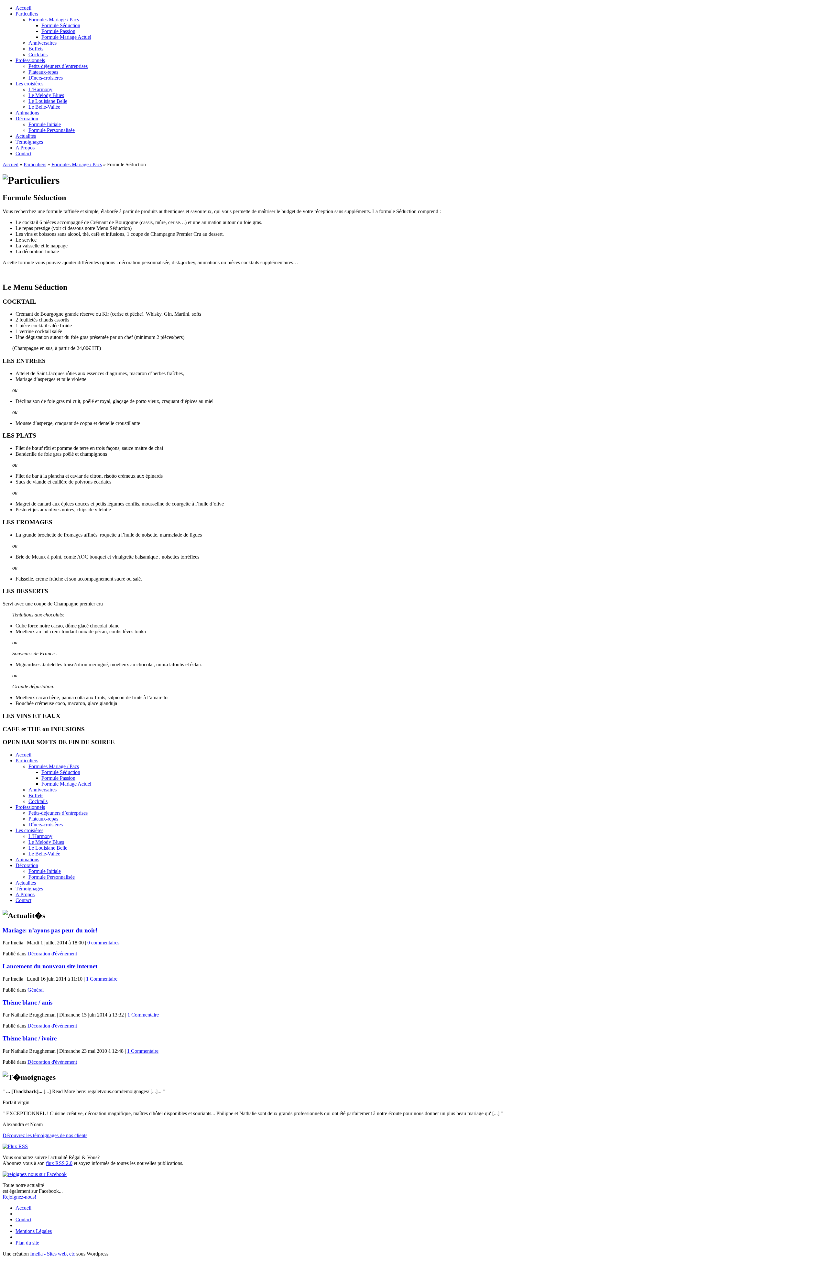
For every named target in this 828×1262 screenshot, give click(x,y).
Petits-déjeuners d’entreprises (58, 66)
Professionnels (30, 60)
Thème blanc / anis (27, 1002)
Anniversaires (42, 43)
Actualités (26, 136)
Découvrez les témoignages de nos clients (45, 1135)
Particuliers (27, 13)
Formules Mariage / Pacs (53, 19)
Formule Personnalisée (51, 130)
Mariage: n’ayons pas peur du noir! (50, 930)
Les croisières (29, 83)
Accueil (23, 8)
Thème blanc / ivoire (30, 1038)
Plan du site (27, 1243)
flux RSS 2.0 (59, 1163)
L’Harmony (40, 89)
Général (35, 990)
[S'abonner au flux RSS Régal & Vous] (15, 1146)
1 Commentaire (101, 979)
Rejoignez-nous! (19, 1197)
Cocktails (38, 54)
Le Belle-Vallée (44, 107)
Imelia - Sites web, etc (52, 1254)
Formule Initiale (44, 124)
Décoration (27, 118)
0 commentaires (103, 942)
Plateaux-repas (43, 72)
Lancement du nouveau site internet (50, 966)
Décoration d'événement (52, 953)
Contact (23, 153)
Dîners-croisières (45, 78)
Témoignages (29, 142)
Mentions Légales (34, 1231)
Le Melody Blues (46, 95)
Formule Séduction (60, 25)
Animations (27, 112)
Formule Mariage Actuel (66, 37)
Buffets (35, 48)
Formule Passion (58, 31)
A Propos (25, 147)
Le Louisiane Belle (47, 101)
